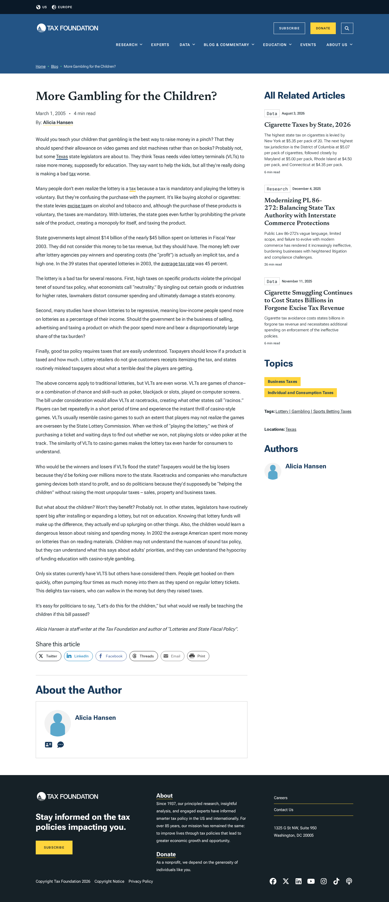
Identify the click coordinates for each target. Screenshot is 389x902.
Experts (161, 45)
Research (127, 45)
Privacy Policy (141, 881)
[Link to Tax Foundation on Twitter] (286, 881)
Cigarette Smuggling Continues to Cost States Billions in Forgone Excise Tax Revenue (308, 301)
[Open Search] (347, 28)
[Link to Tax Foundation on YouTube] (311, 881)
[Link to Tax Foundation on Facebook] (273, 881)
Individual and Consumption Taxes (301, 392)
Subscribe (289, 28)
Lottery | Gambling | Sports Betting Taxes (313, 411)
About (164, 795)
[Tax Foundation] (67, 28)
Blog (54, 66)
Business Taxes (282, 381)
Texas (62, 156)
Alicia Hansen (58, 122)
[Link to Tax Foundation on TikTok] (336, 881)
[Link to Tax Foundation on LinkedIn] (298, 881)
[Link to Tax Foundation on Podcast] (349, 881)
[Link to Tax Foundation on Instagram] (323, 881)
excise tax (77, 205)
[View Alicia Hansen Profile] (48, 745)
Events (309, 45)
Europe (65, 7)
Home (41, 66)
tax (72, 173)
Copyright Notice (109, 881)
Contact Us (283, 809)
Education (275, 45)
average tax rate (177, 263)
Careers (280, 797)
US (44, 7)
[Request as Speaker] (61, 745)
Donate (323, 28)
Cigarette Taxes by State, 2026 (307, 125)
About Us (337, 45)
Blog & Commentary (227, 45)
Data (185, 45)
